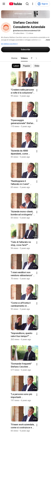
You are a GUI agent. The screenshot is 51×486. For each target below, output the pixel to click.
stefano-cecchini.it (10, 44)
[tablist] (25, 58)
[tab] (14, 58)
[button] (36, 58)
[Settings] (32, 3)
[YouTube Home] (15, 4)
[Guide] (3, 3)
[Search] (27, 3)
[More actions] (37, 90)
